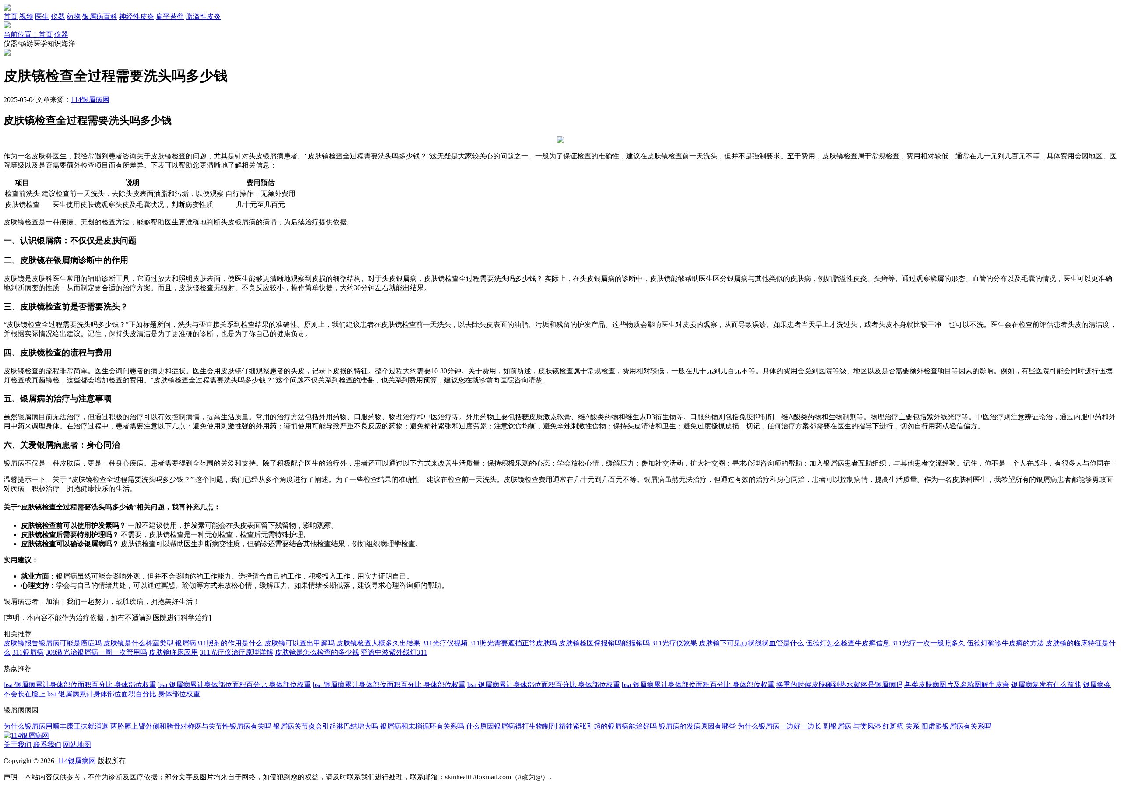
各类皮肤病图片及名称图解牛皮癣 (956, 684)
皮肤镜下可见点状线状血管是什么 (751, 643)
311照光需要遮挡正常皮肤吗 (513, 643)
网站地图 (77, 744)
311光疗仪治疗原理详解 (236, 652)
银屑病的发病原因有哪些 (697, 726)
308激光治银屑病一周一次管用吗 (96, 652)
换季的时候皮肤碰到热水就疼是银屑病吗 (839, 684)
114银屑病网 (90, 99)
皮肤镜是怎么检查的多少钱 (317, 652)
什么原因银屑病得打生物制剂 (511, 726)
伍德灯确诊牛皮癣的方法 (1005, 643)
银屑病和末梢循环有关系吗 (422, 726)
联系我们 (47, 744)
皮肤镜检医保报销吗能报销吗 (604, 643)
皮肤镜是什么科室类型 (138, 643)
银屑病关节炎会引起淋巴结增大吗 (325, 726)
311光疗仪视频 (445, 643)
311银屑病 (28, 652)
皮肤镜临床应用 (173, 652)
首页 (11, 16)
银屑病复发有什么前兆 (1046, 684)
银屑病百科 (99, 16)
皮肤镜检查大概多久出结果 (378, 643)
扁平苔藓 (170, 16)
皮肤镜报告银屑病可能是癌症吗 (53, 643)
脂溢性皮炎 (203, 16)
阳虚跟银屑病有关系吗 (956, 726)
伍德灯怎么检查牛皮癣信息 (848, 643)
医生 (42, 16)
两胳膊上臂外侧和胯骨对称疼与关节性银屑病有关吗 (190, 726)
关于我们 (18, 744)
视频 (26, 16)
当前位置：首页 (28, 34)
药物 (74, 16)
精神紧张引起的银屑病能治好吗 (608, 726)
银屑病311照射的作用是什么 (219, 643)
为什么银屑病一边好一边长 (779, 726)
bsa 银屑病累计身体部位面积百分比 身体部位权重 (80, 684)
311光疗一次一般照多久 (928, 643)
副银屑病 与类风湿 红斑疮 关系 (871, 726)
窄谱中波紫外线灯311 (394, 652)
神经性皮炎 (136, 16)
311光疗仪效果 (674, 643)
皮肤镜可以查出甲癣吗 (299, 643)
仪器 (58, 16)
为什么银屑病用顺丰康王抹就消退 (56, 726)
